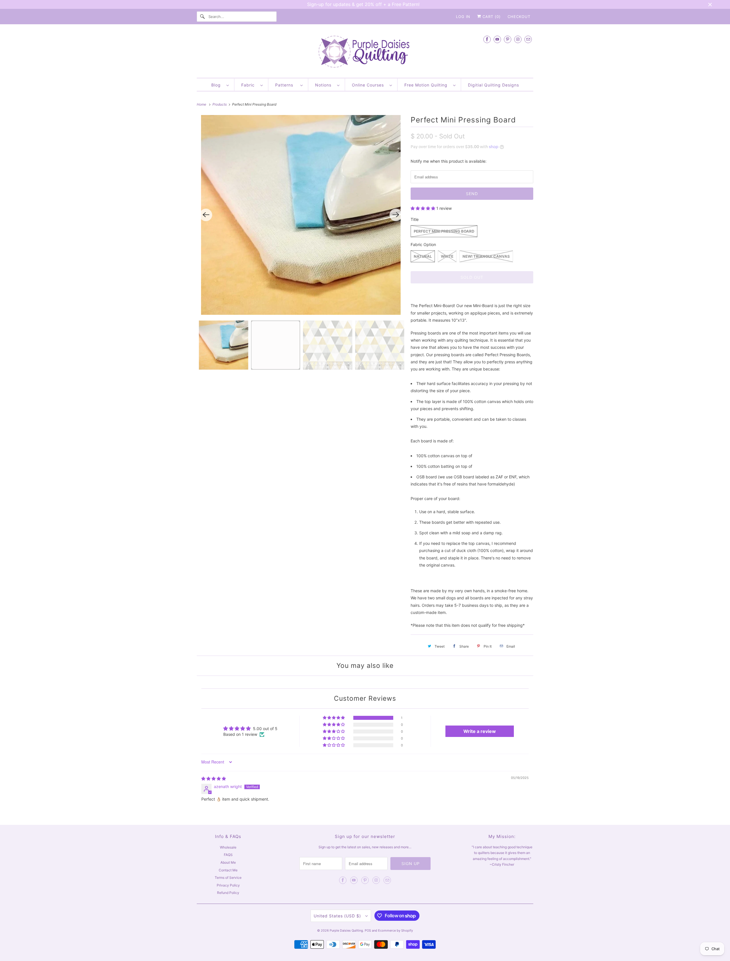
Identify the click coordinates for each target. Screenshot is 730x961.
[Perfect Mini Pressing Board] (300, 215)
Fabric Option (423, 244)
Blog (217, 84)
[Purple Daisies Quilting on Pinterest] (507, 39)
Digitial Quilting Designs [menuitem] (493, 84)
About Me (228, 862)
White (447, 256)
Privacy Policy (228, 885)
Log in (463, 16)
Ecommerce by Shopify (395, 930)
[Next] (396, 215)
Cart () (491, 16)
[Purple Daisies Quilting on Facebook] (487, 39)
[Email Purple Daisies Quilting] (528, 39)
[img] (213, 778)
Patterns (286, 84)
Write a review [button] (479, 731)
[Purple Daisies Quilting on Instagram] (518, 39)
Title (415, 219)
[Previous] (206, 215)
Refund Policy (228, 893)
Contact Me (228, 870)
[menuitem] (220, 84)
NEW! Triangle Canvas (486, 256)
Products (220, 104)
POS (368, 930)
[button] (423, 208)
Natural (423, 256)
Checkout (519, 16)
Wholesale (228, 847)
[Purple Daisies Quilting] (365, 52)
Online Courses (369, 84)
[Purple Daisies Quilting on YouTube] (497, 39)
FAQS (228, 855)
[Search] (202, 16)
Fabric (249, 84)
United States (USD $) (338, 915)
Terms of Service (228, 877)
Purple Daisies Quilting (346, 930)
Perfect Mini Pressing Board (444, 231)
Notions (324, 84)
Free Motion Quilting (427, 84)
